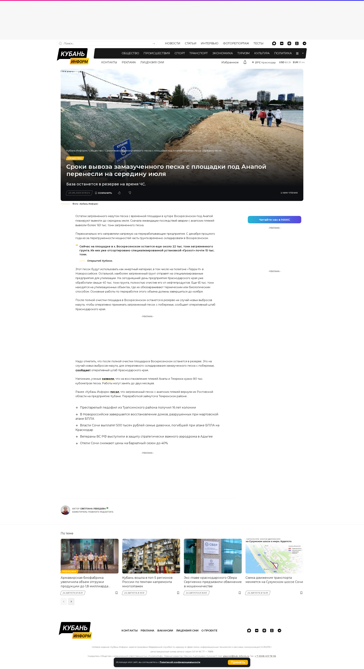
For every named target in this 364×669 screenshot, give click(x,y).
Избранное (230, 62)
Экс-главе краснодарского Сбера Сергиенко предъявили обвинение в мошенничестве (213, 582)
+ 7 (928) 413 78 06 (265, 656)
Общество (96, 150)
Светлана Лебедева (93, 508)
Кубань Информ (76, 150)
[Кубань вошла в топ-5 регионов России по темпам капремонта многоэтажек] (151, 556)
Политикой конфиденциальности (180, 662)
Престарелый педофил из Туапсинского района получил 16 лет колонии (138, 407)
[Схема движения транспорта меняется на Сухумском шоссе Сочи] (274, 556)
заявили (108, 378)
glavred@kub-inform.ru (236, 656)
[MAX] (274, 43)
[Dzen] (289, 43)
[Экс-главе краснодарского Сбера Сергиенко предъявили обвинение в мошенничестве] (213, 556)
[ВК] (281, 43)
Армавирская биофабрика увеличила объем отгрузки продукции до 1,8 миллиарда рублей (84, 582)
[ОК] (297, 43)
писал (114, 392)
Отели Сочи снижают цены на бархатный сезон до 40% (124, 443)
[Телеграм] (304, 43)
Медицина (69, 571)
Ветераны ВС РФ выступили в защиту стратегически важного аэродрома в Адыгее (146, 436)
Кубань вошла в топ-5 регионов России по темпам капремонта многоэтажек (147, 582)
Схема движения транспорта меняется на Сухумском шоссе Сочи (274, 580)
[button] (238, 662)
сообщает (83, 370)
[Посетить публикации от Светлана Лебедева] (65, 510)
